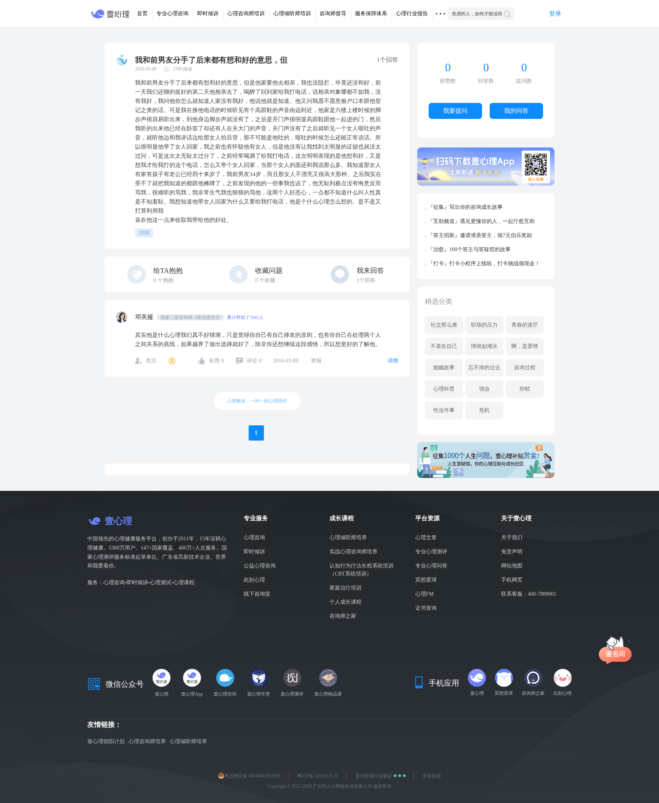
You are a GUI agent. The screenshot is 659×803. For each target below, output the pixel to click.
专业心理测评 (431, 552)
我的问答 (516, 110)
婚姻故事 (444, 367)
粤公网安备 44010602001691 (252, 776)
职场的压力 (484, 325)
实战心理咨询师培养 (354, 552)
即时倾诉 (254, 552)
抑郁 (524, 389)
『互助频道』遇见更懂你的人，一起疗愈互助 (481, 221)
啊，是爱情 (524, 346)
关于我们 (511, 537)
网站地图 (511, 566)
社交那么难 (444, 325)
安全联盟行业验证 (374, 776)
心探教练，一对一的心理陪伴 (257, 401)
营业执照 (432, 776)
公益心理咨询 (260, 566)
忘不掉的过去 (484, 367)
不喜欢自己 (444, 346)
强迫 (484, 389)
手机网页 (511, 580)
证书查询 (426, 608)
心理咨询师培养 (147, 741)
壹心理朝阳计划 (106, 741)
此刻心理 (254, 580)
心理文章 (426, 537)
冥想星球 (426, 580)
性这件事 (444, 410)
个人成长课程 (346, 602)
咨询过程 (524, 367)
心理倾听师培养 (348, 537)
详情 (392, 361)
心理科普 (444, 389)
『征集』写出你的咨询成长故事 (465, 207)
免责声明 (511, 552)
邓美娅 (145, 317)
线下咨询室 (257, 594)
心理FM (424, 594)
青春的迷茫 (524, 325)
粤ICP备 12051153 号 (318, 776)
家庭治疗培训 (346, 588)
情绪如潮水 (484, 346)
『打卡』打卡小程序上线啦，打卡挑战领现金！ (484, 263)
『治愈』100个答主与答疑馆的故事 (469, 249)
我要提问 (455, 110)
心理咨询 (254, 537)
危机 (484, 410)
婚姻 (144, 233)
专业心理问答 (431, 566)
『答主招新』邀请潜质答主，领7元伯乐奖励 (480, 235)
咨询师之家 (343, 616)
